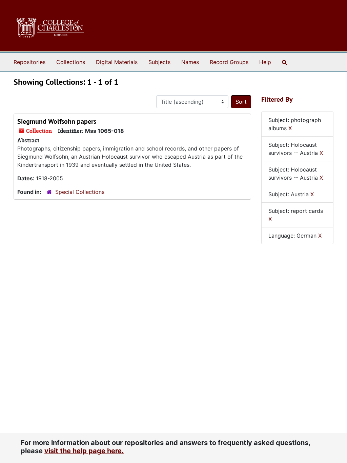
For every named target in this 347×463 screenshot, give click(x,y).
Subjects (159, 62)
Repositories (29, 62)
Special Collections (79, 191)
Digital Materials (117, 62)
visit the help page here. (84, 451)
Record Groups (229, 62)
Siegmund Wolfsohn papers (56, 121)
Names (190, 62)
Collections (70, 62)
